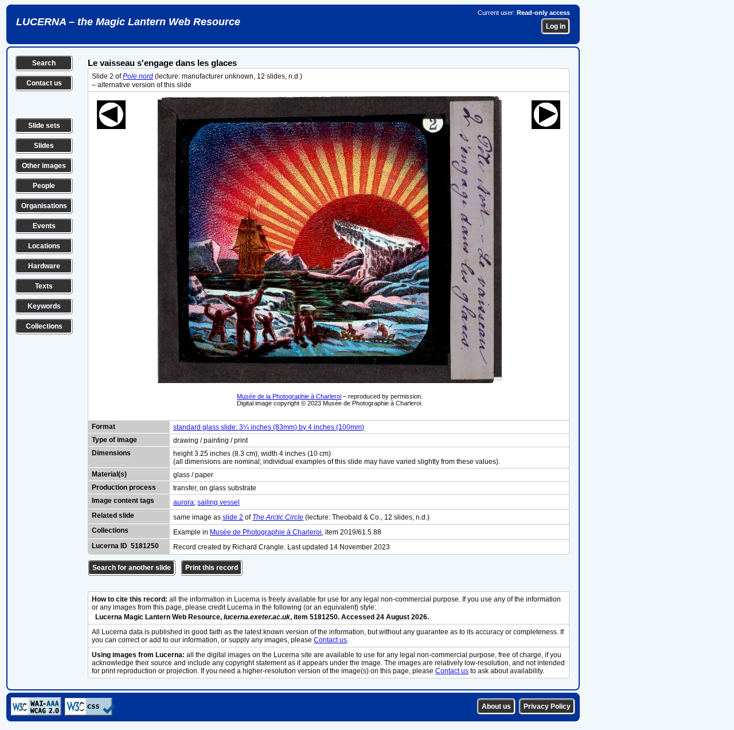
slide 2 (232, 517)
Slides (44, 146)
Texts (44, 286)
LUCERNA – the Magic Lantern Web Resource (128, 22)
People (44, 186)
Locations (44, 246)
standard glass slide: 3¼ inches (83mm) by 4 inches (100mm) (268, 427)
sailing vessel (218, 502)
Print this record (211, 568)
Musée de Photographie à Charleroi (266, 532)
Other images (44, 166)
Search (44, 63)
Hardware (44, 266)
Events (44, 226)
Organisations (44, 206)
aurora (183, 502)
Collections (44, 326)
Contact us (44, 83)
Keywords (44, 306)
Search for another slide (131, 568)
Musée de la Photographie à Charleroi (289, 396)
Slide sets (44, 126)
